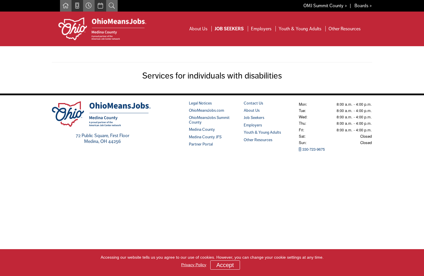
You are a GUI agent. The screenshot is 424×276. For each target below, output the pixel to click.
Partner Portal (201, 144)
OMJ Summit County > (325, 5)
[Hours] (89, 5)
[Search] (112, 5)
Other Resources (345, 28)
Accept (225, 265)
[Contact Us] (77, 5)
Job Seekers (229, 28)
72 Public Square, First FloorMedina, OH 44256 (102, 138)
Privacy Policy (193, 264)
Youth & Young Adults (300, 28)
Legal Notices (200, 103)
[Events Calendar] (100, 5)
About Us (198, 28)
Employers (261, 28)
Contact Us (253, 103)
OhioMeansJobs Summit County (209, 119)
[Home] (66, 5)
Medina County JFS (205, 137)
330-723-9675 (313, 149)
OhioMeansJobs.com (206, 110)
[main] (212, 70)
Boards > (363, 5)
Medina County (202, 129)
